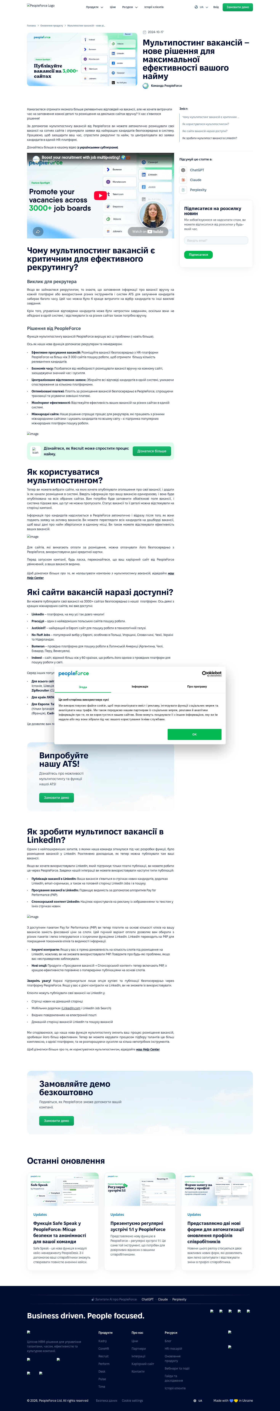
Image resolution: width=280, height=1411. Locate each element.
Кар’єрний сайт (143, 1364)
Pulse (102, 1379)
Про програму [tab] (197, 686)
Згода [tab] (83, 687)
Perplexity (179, 1299)
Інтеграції (138, 1356)
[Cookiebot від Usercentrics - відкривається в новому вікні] (205, 674)
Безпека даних (106, 1400)
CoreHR (103, 1348)
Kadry (102, 1341)
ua (201, 7)
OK (194, 734)
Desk (101, 1371)
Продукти (92, 7)
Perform (104, 1364)
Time (101, 1386)
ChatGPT (148, 1299)
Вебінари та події (177, 1368)
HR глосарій (173, 1348)
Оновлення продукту (51, 25)
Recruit (103, 1356)
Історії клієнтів (154, 7)
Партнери (139, 1348)
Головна (31, 25)
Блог (168, 1341)
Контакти (138, 1371)
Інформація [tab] (140, 686)
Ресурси (127, 7)
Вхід (216, 7)
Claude (163, 1299)
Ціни (113, 7)
